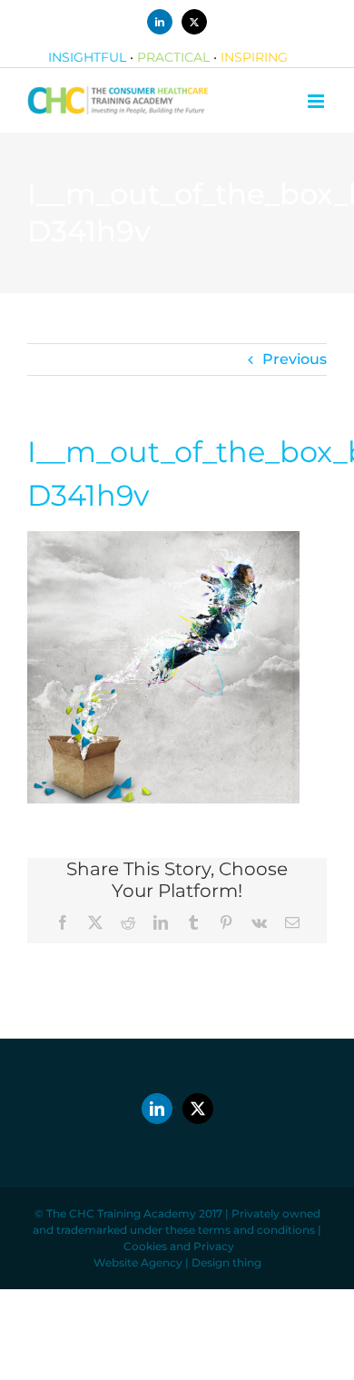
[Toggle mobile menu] (317, 101)
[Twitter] (197, 1108)
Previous (294, 359)
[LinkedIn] (157, 1108)
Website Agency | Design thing (177, 1262)
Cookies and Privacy (178, 1246)
